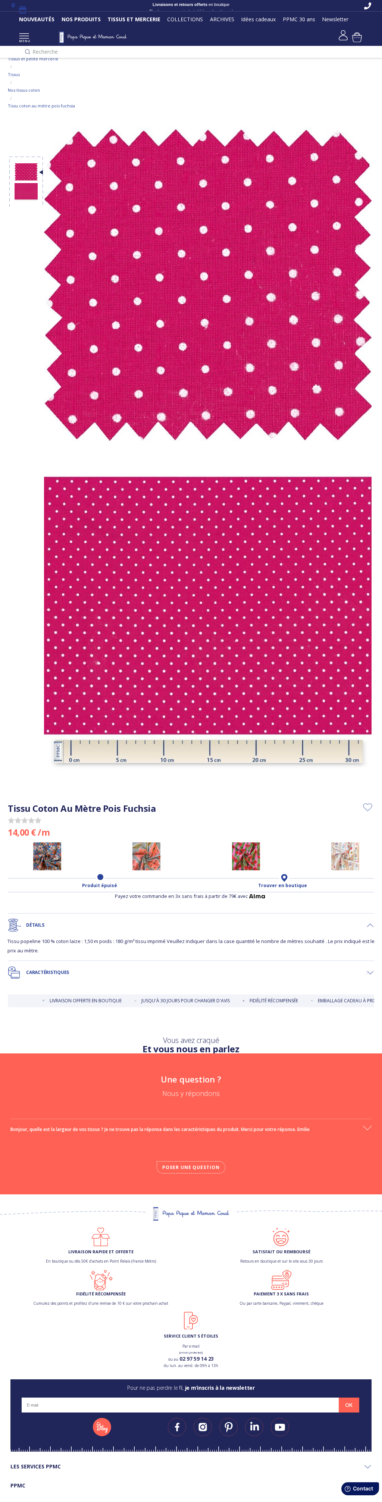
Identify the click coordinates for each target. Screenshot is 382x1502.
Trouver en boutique (282, 886)
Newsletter (335, 19)
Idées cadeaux (258, 19)
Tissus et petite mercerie (33, 59)
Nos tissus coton (24, 90)
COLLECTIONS (185, 19)
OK (349, 1405)
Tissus (14, 74)
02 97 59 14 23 (196, 1358)
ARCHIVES (222, 19)
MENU (24, 41)
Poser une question (191, 1167)
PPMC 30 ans (299, 19)
